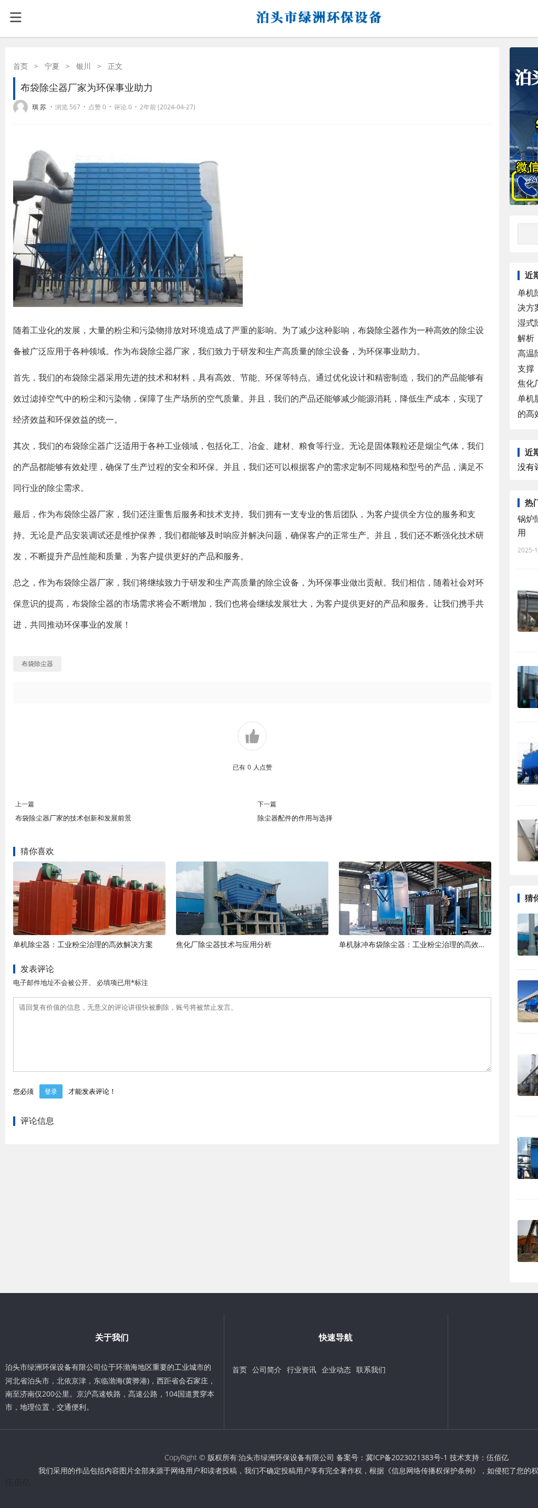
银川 (83, 66)
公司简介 (267, 1369)
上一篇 (24, 803)
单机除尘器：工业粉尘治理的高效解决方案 (83, 944)
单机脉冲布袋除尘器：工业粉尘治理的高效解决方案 (423, 944)
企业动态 (336, 1369)
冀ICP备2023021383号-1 (407, 1457)
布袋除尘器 (379, 330)
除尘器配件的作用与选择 (295, 818)
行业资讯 (301, 1369)
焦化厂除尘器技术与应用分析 (224, 944)
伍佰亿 (498, 1457)
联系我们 (371, 1369)
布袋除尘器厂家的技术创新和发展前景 (73, 818)
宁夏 (52, 66)
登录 (51, 1091)
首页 (20, 66)
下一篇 (266, 803)
